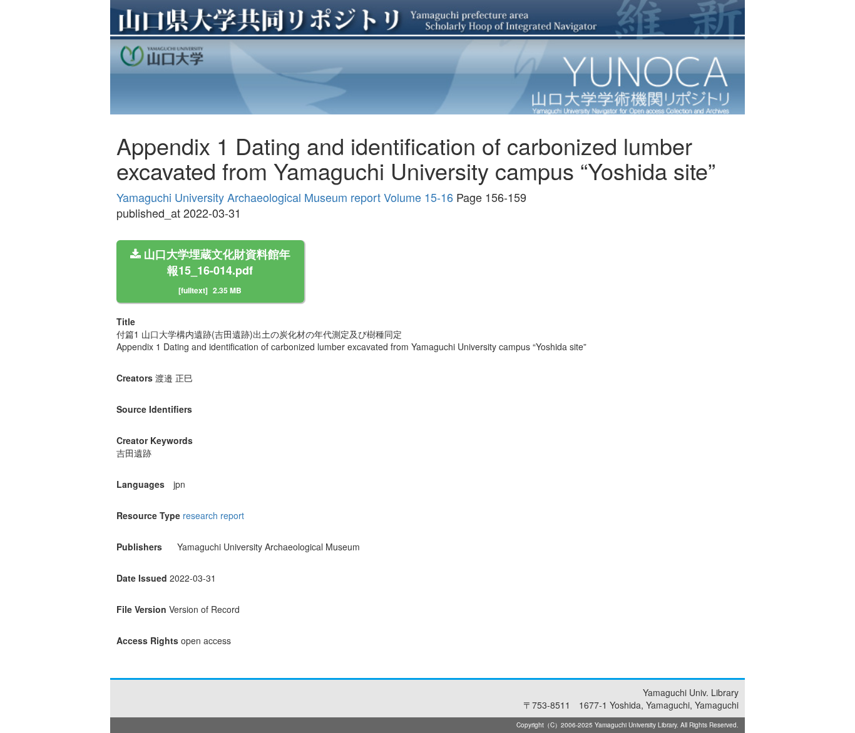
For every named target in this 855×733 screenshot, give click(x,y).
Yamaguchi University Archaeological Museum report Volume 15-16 (284, 197)
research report (213, 515)
